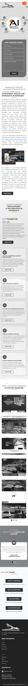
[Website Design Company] (11, 627)
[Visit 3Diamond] (14, 404)
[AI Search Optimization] (14, 24)
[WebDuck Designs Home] (8, 7)
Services (4, 644)
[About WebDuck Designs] (20, 3)
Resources (4, 649)
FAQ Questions (14, 599)
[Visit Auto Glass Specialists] (14, 489)
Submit (14, 73)
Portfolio (4, 657)
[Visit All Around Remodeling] (14, 467)
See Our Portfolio (14, 590)
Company (4, 647)
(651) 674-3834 (8, 671)
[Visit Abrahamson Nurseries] (14, 425)
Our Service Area (14, 608)
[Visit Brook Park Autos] (14, 510)
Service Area (5, 661)
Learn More (7, 193)
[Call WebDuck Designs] (24, 3)
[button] (11, 520)
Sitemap (4, 663)
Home (3, 642)
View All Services (14, 581)
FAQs (3, 659)
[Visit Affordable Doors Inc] (14, 446)
